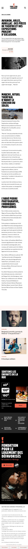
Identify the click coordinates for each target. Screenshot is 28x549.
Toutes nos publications (8, 428)
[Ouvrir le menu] (3, 8)
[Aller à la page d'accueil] (13, 6)
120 (6, 390)
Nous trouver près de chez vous (8, 419)
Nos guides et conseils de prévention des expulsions (22, 420)
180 (5, 395)
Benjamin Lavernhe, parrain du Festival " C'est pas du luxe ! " (12, 332)
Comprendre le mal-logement (22, 428)
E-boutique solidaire (8, 359)
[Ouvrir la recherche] (25, 8)
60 (5, 385)
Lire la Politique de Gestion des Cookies (10, 542)
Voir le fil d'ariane (6, 14)
